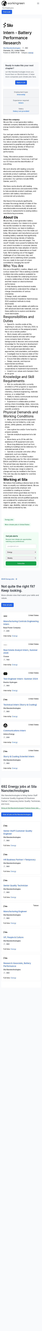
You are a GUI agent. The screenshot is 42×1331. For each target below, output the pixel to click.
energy (30, 53)
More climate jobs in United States (17, 524)
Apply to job (21, 82)
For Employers (8, 8)
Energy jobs (9, 519)
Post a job (6, 12)
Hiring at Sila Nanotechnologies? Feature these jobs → (20, 808)
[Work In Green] (13, 3)
